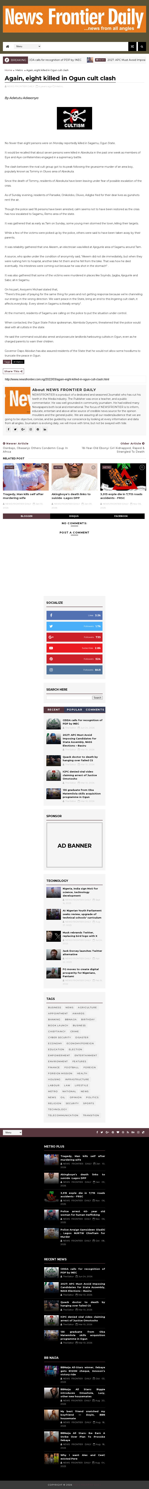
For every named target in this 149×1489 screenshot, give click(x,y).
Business (54, 1007)
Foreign (90, 1067)
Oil (63, 1097)
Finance (54, 1067)
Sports (88, 1103)
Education (56, 1049)
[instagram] (138, 1132)
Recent (54, 709)
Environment (58, 1061)
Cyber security (59, 1037)
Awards (78, 1013)
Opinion (76, 1097)
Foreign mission (60, 1073)
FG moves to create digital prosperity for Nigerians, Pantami (81, 973)
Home (8, 70)
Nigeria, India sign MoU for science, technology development (80, 892)
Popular (74, 709)
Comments (95, 709)
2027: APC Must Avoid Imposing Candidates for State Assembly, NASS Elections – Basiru (83, 1287)
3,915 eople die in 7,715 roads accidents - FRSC (121, 495)
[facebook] (97, 1132)
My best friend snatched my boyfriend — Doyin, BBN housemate (83, 1415)
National (69, 1091)
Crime (74, 1031)
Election (75, 1049)
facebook (121, 516)
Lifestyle (81, 1085)
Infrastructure (77, 1079)
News (85, 60)
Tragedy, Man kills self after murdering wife (23, 495)
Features (79, 1061)
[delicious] (143, 1132)
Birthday (88, 1019)
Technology (57, 1109)
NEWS (52, 1097)
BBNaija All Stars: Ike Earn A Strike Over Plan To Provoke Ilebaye (83, 1437)
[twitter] (102, 1132)
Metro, (59, 86)
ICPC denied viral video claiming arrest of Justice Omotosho (80, 775)
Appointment (58, 1013)
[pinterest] (113, 1132)
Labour (54, 1085)
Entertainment (86, 1055)
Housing (54, 1079)
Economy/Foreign (80, 1043)
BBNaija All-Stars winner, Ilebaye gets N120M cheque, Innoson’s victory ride (83, 1371)
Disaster (81, 1037)
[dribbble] (123, 1132)
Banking (54, 1019)
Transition (91, 1115)
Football (72, 1067)
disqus (73, 516)
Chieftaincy (57, 1031)
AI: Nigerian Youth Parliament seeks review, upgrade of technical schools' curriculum (82, 914)
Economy (55, 1043)
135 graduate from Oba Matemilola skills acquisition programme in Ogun (82, 793)
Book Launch (58, 1025)
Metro (19, 70)
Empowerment (59, 1055)
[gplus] (107, 1132)
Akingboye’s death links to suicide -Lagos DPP (71, 495)
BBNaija (71, 1019)
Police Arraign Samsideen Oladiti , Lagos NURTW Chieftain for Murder (83, 1233)
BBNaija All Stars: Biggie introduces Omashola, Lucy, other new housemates (83, 1393)
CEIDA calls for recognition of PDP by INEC (37, 60)
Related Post (14, 458)
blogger (27, 516)
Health (82, 1073)
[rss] (128, 1132)
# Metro (18, 361)
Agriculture (87, 1007)
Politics (92, 1097)
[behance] (133, 1132)
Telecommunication (63, 1115)
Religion (54, 1103)
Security (72, 1103)
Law (67, 1085)
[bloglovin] (118, 1132)
